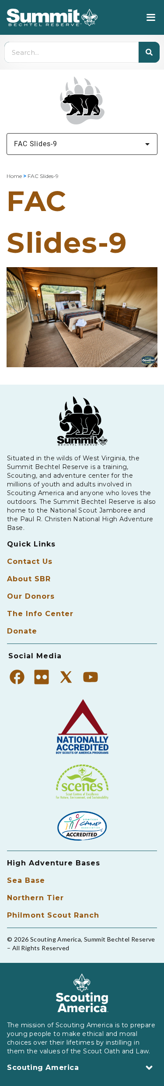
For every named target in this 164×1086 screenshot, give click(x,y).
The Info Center (40, 614)
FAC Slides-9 (35, 144)
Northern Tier (35, 898)
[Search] (149, 52)
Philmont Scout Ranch (53, 915)
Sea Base (26, 880)
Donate (22, 631)
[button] (150, 17)
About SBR (29, 579)
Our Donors (31, 596)
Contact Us (29, 561)
